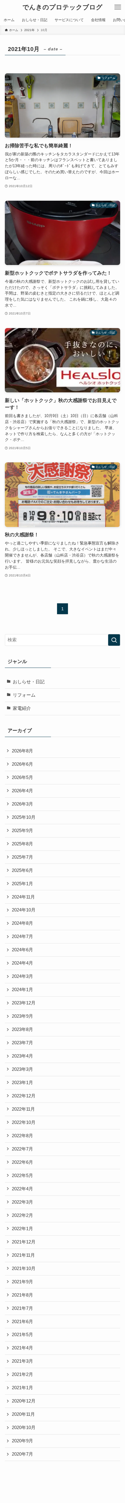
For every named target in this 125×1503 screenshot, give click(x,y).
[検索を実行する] (114, 640)
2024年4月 (22, 963)
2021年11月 (23, 1255)
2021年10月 (23, 1268)
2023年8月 (22, 1029)
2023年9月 (22, 1016)
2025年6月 (22, 870)
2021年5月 (22, 1334)
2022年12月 (23, 1095)
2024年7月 (22, 936)
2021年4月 (22, 1347)
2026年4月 (22, 790)
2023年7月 (22, 1042)
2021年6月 (22, 1321)
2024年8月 (22, 923)
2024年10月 (23, 910)
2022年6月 (22, 1162)
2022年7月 (22, 1149)
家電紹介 (22, 708)
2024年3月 (22, 976)
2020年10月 (23, 1427)
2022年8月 (22, 1135)
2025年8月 (22, 843)
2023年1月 (22, 1082)
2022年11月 (23, 1109)
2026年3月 (22, 804)
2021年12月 (23, 1242)
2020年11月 (23, 1414)
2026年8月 (22, 750)
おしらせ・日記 (29, 681)
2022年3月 (22, 1202)
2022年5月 (22, 1175)
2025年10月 (23, 817)
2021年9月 (22, 1281)
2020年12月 (23, 1401)
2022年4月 (22, 1188)
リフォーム (24, 695)
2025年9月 (22, 830)
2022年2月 (22, 1215)
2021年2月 (22, 1374)
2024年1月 (22, 989)
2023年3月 (22, 1069)
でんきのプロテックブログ (62, 7)
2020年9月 (22, 1440)
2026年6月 (22, 764)
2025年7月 (22, 857)
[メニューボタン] (117, 7)
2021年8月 (22, 1295)
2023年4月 (22, 1056)
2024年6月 (22, 949)
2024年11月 (23, 897)
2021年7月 (22, 1308)
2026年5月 (22, 777)
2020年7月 (22, 1454)
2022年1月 (22, 1228)
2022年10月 (23, 1122)
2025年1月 (22, 883)
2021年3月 (22, 1361)
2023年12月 (23, 1002)
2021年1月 (22, 1387)
